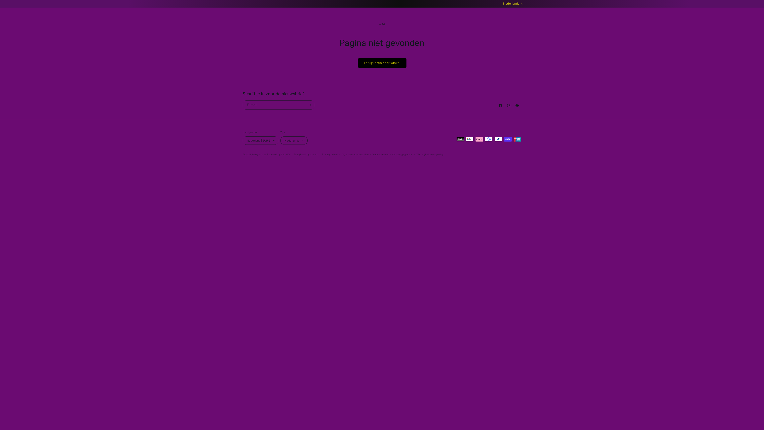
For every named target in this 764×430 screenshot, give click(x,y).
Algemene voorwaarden (355, 154)
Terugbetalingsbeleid (306, 154)
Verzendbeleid (380, 154)
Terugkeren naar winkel (382, 63)
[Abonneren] (309, 105)
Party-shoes (259, 154)
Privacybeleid (330, 154)
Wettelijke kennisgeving (430, 154)
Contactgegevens (402, 154)
